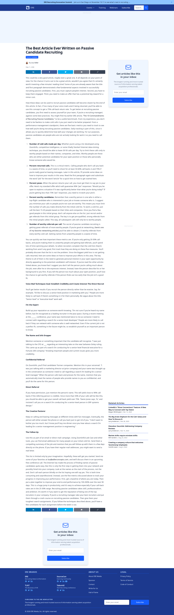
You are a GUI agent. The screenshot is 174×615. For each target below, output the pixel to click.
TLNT (27, 585)
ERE (26, 576)
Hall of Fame (93, 592)
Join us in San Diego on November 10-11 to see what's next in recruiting (87, 2)
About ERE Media (95, 576)
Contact (92, 584)
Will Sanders (112, 438)
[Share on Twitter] (65, 72)
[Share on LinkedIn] (33, 72)
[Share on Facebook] (49, 72)
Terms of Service (126, 580)
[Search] (146, 7)
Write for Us (93, 588)
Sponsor (92, 580)
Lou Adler (34, 63)
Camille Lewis (113, 447)
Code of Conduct (126, 584)
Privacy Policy (125, 576)
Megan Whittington (115, 412)
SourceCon (61, 576)
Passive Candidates (32, 57)
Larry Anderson (113, 421)
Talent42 (60, 585)
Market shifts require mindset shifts (122, 435)
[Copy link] (97, 72)
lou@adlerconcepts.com (58, 459)
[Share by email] (81, 72)
